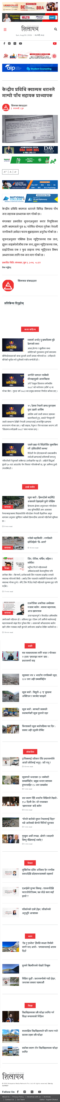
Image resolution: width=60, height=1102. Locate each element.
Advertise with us (34, 1097)
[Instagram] (9, 44)
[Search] (55, 29)
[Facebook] (4, 44)
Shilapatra (55, 43)
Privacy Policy (18, 1097)
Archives (47, 1097)
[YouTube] (20, 44)
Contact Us (9, 1100)
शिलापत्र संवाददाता (19, 106)
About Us (5, 1097)
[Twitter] (15, 44)
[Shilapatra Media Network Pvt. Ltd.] (30, 28)
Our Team (21, 1100)
